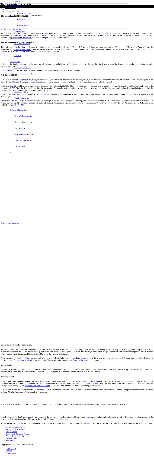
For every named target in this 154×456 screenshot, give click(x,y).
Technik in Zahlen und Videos (17, 434)
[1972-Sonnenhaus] (77, 282)
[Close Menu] (11, 152)
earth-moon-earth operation (87, 383)
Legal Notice (11, 449)
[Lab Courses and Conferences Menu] (31, 38)
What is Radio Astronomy (16, 427)
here (87, 417)
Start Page (9, 440)
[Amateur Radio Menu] (21, 62)
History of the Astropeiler (15, 429)
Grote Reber (97, 33)
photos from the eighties (24, 360)
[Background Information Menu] (27, 110)
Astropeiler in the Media (15, 436)
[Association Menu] (18, 86)
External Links (11, 438)
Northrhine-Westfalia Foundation (37, 386)
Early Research (11, 432)
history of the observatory (83, 360)
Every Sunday (52, 404)
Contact (9, 451)
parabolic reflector (42, 35)
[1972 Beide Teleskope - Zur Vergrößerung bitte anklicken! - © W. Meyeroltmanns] (77, 166)
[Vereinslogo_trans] (66, 28)
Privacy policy (11, 453)
